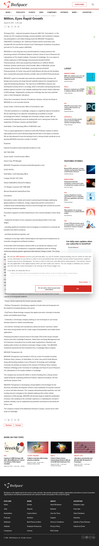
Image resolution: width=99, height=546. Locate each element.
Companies (52, 12)
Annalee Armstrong (56, 465)
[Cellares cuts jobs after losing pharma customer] (37, 448)
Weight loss (78, 455)
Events (32, 12)
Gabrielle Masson (68, 111)
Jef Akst (23, 466)
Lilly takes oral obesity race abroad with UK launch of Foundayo (83, 460)
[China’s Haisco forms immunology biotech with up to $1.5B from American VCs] (61, 448)
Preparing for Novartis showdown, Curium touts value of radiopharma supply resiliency (74, 183)
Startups (8, 425)
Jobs (41, 12)
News (8, 12)
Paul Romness (68, 215)
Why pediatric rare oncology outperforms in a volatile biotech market (74, 211)
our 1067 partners (19, 256)
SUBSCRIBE (79, 4)
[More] (11, 12)
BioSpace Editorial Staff (33, 464)
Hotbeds (64, 12)
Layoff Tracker (33, 455)
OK (78, 288)
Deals (66, 87)
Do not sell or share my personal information (49, 288)
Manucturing (68, 179)
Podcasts (20, 12)
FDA (65, 192)
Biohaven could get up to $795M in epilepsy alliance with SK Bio (74, 90)
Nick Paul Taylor (68, 81)
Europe (18, 425)
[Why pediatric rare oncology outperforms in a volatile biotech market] (90, 211)
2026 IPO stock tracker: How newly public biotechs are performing (73, 107)
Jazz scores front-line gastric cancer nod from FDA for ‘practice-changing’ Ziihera (73, 120)
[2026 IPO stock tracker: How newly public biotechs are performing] (90, 107)
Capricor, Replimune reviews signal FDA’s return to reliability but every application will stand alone (73, 197)
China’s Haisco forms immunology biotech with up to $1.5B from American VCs (60, 460)
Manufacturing (69, 73)
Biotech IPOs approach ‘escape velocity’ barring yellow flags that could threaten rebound (74, 170)
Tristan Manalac (68, 93)
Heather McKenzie (69, 229)
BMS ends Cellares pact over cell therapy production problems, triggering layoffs (74, 77)
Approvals (68, 117)
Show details (83, 282)
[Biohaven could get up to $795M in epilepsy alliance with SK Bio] (90, 90)
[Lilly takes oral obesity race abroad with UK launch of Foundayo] (84, 448)
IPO (65, 103)
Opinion (67, 207)
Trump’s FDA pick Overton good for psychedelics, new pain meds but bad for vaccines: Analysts (74, 225)
